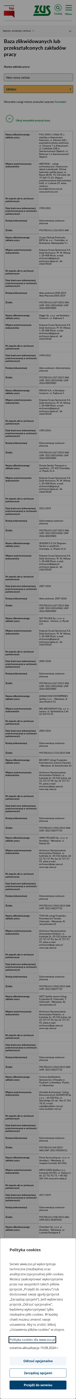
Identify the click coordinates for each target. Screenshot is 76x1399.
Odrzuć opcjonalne (38, 1361)
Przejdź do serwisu (38, 1385)
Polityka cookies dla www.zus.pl (32, 1340)
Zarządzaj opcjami (38, 1373)
